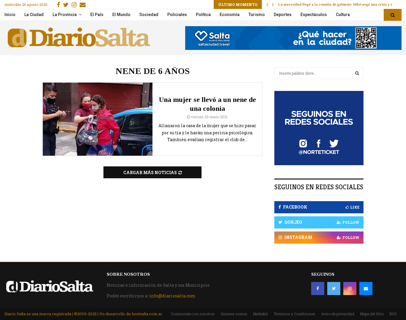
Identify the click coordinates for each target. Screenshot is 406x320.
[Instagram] (349, 288)
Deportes (283, 14)
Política (203, 14)
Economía (230, 14)
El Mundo (121, 14)
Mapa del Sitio (372, 313)
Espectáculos (313, 14)
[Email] (365, 288)
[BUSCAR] (357, 73)
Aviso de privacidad (337, 313)
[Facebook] (317, 288)
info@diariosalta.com (172, 296)
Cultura (343, 14)
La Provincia (65, 14)
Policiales (177, 14)
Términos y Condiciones (294, 313)
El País (96, 14)
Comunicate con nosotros (193, 313)
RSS (393, 313)
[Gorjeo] (333, 288)
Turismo (256, 14)
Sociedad (148, 14)
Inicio (9, 14)
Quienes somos (234, 313)
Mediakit (260, 313)
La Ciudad (34, 14)
